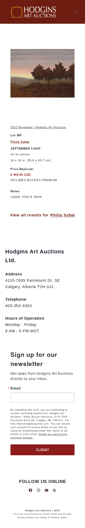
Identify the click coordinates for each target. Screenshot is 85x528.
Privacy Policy (25, 517)
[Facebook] (30, 490)
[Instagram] (38, 490)
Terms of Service (50, 517)
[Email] (46, 490)
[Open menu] (76, 11)
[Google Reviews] (54, 490)
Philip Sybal (19, 141)
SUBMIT (42, 449)
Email (15, 388)
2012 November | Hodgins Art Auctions (38, 127)
